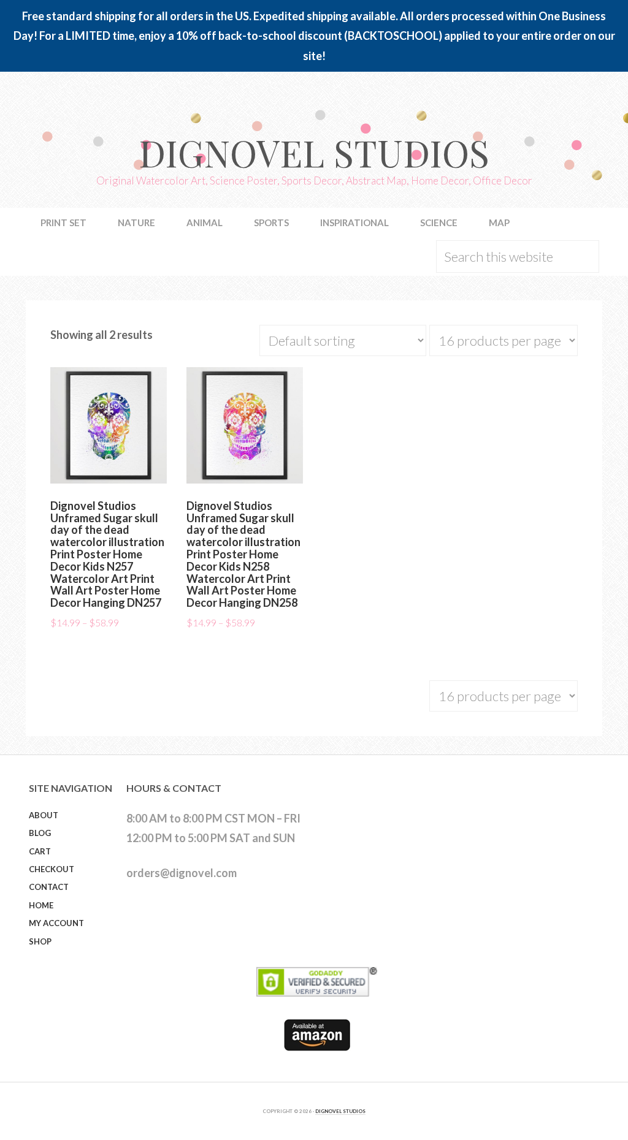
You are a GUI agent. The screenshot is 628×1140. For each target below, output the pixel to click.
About (43, 815)
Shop (40, 941)
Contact (49, 887)
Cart (40, 851)
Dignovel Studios (314, 152)
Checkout (51, 869)
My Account (56, 923)
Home (41, 905)
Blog (40, 833)
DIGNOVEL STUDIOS (340, 1111)
